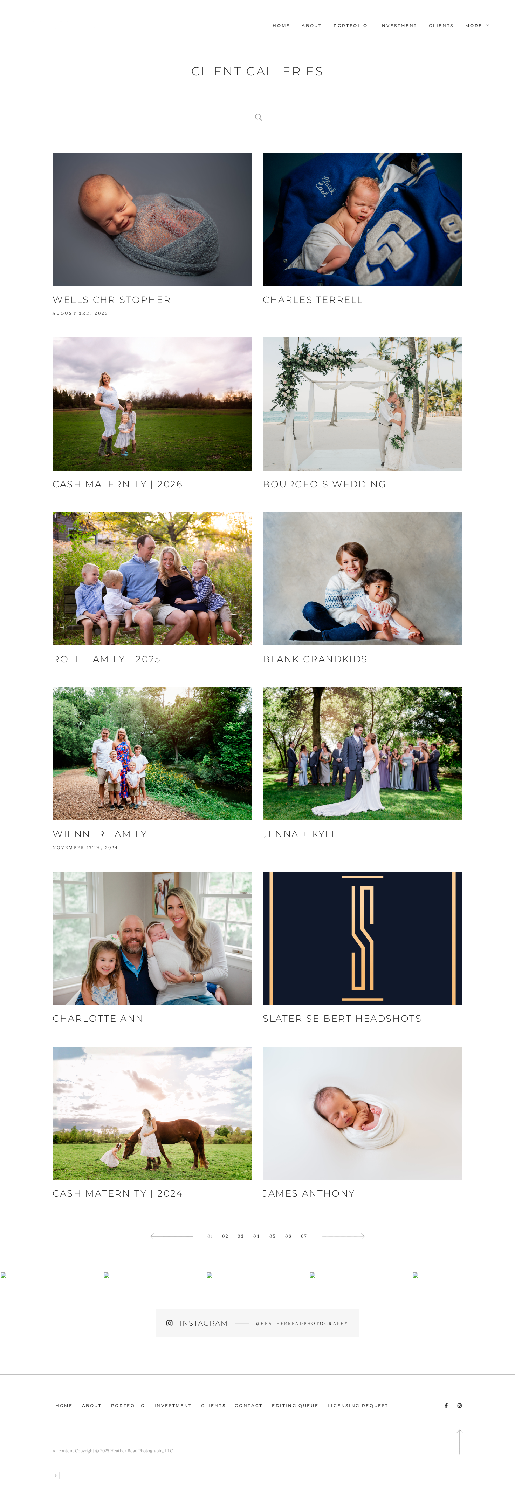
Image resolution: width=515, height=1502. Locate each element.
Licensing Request (358, 1405)
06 (288, 1236)
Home (281, 25)
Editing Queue (295, 1405)
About (312, 25)
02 (225, 1236)
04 (256, 1236)
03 (241, 1236)
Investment (398, 25)
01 (210, 1236)
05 (272, 1236)
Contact (248, 1405)
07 (304, 1236)
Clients (441, 25)
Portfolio (351, 25)
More (474, 25)
